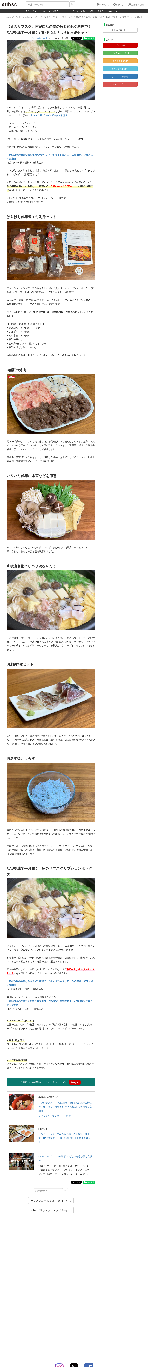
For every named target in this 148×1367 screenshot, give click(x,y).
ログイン (119, 4)
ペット (119, 11)
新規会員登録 (137, 4)
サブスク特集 (120, 45)
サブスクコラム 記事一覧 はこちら (51, 1200)
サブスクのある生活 (38, 38)
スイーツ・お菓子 (50, 11)
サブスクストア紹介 (120, 60)
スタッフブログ (120, 84)
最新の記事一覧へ (120, 30)
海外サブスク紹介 (120, 68)
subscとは (104, 4)
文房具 (101, 11)
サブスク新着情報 (120, 76)
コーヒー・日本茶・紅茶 (74, 11)
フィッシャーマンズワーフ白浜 (54, 1115)
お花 (110, 11)
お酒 (91, 11)
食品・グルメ (32, 11)
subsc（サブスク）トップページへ (50, 1210)
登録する (75, 1082)
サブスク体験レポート (120, 53)
